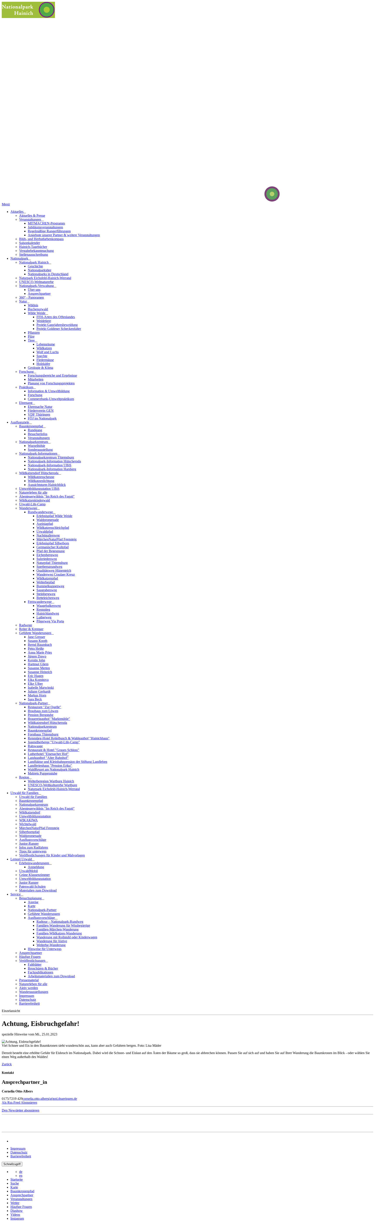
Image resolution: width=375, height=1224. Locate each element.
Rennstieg (43, 609)
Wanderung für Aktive (51, 941)
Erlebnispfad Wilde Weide (54, 516)
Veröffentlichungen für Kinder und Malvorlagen (52, 855)
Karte (31, 906)
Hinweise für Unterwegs (44, 949)
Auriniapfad (44, 524)
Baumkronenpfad (31, 426)
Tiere (32, 340)
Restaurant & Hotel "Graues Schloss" (53, 750)
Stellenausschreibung (33, 254)
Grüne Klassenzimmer (34, 875)
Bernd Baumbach (40, 644)
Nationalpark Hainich (34, 262)
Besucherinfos (37, 434)
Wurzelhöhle (36, 446)
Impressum (26, 996)
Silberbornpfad (29, 832)
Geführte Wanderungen (35, 633)
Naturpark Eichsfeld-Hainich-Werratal (45, 278)
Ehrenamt (26, 403)
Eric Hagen (35, 676)
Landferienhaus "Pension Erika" (50, 765)
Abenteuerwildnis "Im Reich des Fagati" (47, 496)
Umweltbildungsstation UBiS (39, 488)
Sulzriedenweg (46, 559)
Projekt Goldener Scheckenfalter (58, 328)
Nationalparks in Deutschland (48, 274)
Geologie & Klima (40, 367)
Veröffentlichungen (32, 960)
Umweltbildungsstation (35, 816)
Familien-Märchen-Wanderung (57, 929)
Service (15, 894)
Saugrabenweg (46, 590)
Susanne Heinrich (40, 672)
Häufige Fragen (30, 957)
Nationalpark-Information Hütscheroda (54, 461)
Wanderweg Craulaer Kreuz (55, 574)
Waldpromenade (47, 520)
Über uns (34, 289)
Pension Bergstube (40, 715)
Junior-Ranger (29, 843)
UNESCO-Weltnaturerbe (36, 282)
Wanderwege (28, 508)
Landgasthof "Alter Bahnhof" (48, 758)
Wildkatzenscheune (41, 477)
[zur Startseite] (256, 200)
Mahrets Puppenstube (42, 773)
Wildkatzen (44, 348)
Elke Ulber (35, 683)
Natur (23, 301)
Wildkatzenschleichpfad (52, 527)
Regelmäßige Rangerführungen (49, 231)
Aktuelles (17, 211)
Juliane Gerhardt (39, 691)
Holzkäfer (43, 364)
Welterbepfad (45, 582)
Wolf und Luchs (47, 352)
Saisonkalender (29, 243)
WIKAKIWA (28, 820)
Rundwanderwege (41, 512)
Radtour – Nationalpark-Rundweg (59, 921)
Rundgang (35, 430)
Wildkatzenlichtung (41, 481)
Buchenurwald (38, 309)
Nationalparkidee (39, 270)
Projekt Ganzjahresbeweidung (57, 325)
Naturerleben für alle (33, 492)
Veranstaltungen (30, 219)
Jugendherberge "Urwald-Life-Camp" (54, 742)
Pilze (31, 336)
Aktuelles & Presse (32, 215)
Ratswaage (35, 746)
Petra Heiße (36, 648)
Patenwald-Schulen (32, 886)
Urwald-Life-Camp (32, 504)
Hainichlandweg (47, 613)
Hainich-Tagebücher (33, 247)
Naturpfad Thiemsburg (52, 563)
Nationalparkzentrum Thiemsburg (51, 457)
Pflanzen (34, 332)
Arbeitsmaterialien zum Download (51, 976)
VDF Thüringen (39, 414)
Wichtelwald (27, 824)
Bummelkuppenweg (50, 586)
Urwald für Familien (24, 793)
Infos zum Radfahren (33, 847)
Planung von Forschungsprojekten (51, 383)
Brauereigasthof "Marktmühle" (49, 719)
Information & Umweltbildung (49, 391)
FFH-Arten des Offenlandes (55, 317)
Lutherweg (43, 617)
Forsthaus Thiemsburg (43, 734)
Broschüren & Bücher (43, 968)
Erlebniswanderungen (34, 863)
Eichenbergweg (47, 555)
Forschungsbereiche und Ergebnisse (52, 375)
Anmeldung (36, 867)
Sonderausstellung (40, 449)
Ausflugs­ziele (20, 422)
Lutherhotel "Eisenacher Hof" (48, 754)
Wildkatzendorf (29, 812)
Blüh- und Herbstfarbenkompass (41, 239)
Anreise (33, 902)
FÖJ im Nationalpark (42, 418)
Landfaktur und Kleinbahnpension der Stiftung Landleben (67, 761)
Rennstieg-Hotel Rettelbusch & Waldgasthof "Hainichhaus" (69, 738)
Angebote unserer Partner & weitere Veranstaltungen (64, 235)
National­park (19, 258)
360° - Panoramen (31, 297)
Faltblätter (34, 964)
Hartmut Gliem (38, 664)
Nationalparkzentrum (34, 442)
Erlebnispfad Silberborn (52, 543)
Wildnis (33, 305)
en (20, 1175)
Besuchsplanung (31, 898)
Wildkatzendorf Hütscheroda (39, 473)
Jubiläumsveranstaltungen (45, 227)
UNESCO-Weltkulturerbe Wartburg (52, 785)
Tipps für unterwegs (32, 851)
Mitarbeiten (35, 379)
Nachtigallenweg (48, 535)
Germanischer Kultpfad (52, 547)
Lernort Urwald (21, 859)
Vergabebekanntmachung (36, 250)
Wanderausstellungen (33, 992)
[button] (19, 1102)
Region (24, 777)
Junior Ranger (28, 882)
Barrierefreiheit (29, 1003)
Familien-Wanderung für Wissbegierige (63, 925)
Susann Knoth (37, 641)
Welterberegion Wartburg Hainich (51, 781)
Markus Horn (37, 695)
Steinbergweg (45, 594)
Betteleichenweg (47, 598)
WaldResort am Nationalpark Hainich (53, 769)
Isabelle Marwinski (41, 687)
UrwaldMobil (28, 871)
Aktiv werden (28, 988)
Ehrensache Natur (40, 407)
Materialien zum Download (38, 890)
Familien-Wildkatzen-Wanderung (59, 933)
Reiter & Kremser (31, 629)
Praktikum (26, 387)
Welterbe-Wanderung (51, 945)
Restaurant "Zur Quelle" (44, 707)
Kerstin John (36, 660)
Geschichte (35, 266)
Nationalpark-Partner (34, 703)
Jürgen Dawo (37, 656)
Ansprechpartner (39, 293)
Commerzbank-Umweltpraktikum (51, 399)
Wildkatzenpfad (47, 578)
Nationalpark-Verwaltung (37, 286)
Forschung (27, 371)
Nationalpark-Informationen (38, 453)
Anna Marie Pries (40, 652)
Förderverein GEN (41, 410)
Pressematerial (29, 980)
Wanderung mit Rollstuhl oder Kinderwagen (66, 937)
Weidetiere (43, 321)
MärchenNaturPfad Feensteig (56, 539)
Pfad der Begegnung (50, 551)
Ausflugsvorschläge (32, 840)
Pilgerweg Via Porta (50, 621)
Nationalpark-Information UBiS (49, 465)
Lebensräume (45, 344)
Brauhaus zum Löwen (43, 711)
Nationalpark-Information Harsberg (52, 469)
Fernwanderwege (40, 602)
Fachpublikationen (40, 972)
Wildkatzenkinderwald (34, 500)
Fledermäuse (45, 360)
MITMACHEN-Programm (46, 223)
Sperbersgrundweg (49, 566)
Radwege (25, 625)
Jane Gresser (36, 637)
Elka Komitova (38, 680)
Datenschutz (27, 999)
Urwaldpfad (44, 531)
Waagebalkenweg (48, 605)
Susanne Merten (39, 668)
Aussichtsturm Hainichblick (47, 485)
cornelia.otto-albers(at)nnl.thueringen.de (50, 1098)
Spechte (41, 356)
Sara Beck (35, 699)
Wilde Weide (37, 313)
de (20, 1172)
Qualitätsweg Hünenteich (53, 570)
